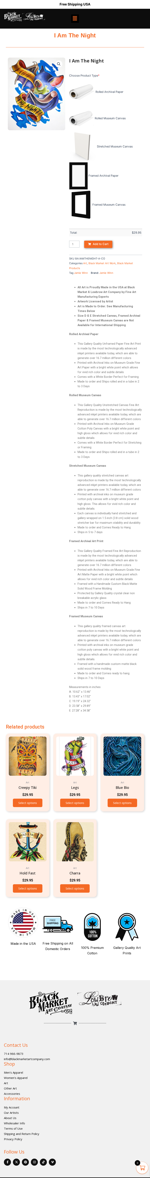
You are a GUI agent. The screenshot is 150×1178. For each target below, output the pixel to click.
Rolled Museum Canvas (110, 118)
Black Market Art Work (102, 263)
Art (85, 263)
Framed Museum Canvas (109, 204)
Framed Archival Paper (103, 175)
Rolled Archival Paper (109, 92)
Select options (27, 803)
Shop (9, 1063)
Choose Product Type (84, 75)
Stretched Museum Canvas (115, 146)
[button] (58, 64)
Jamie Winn (81, 272)
